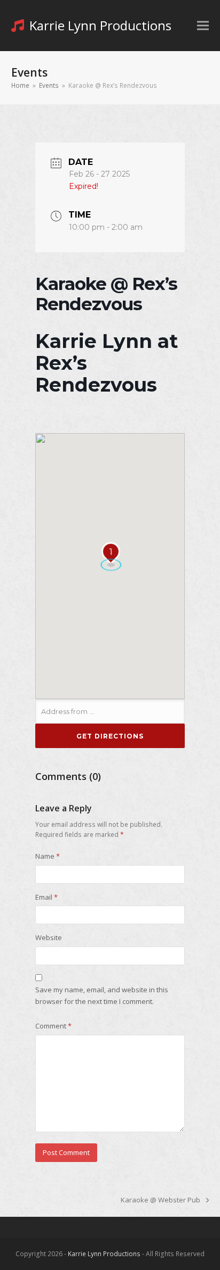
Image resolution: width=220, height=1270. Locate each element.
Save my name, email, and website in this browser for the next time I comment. (101, 995)
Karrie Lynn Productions (100, 25)
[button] (203, 25)
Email (46, 897)
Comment (53, 1026)
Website (48, 937)
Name (47, 856)
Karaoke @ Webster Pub (160, 1200)
